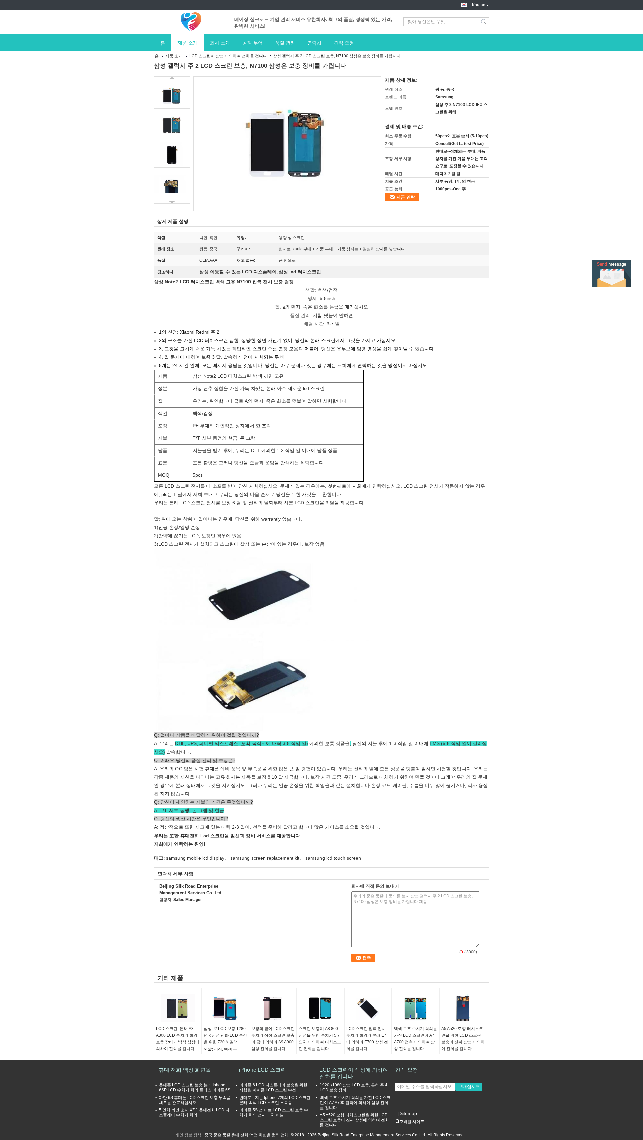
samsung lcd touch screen (333, 858)
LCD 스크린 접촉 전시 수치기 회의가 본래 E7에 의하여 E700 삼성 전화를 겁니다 (367, 1038)
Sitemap (408, 1113)
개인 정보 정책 (188, 1135)
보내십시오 (469, 1086)
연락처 (314, 43)
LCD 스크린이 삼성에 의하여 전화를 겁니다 (228, 56)
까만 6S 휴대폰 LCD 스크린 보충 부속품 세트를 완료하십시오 (195, 1100)
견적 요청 (344, 43)
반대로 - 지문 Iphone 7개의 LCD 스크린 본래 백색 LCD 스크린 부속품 (274, 1100)
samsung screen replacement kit (264, 858)
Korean (478, 5)
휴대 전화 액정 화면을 (185, 1070)
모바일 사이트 (411, 1121)
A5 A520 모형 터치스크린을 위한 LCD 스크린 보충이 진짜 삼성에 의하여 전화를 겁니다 (463, 1038)
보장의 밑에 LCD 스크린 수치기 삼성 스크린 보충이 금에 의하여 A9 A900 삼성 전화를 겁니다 (273, 1038)
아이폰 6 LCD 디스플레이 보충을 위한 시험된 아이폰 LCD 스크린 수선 (273, 1087)
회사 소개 (220, 43)
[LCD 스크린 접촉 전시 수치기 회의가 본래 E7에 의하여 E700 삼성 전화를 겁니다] (368, 1008)
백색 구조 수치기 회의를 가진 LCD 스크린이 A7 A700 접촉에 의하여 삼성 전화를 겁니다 (415, 1038)
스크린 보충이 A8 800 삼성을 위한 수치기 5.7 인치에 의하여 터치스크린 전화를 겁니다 (320, 1038)
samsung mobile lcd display (195, 858)
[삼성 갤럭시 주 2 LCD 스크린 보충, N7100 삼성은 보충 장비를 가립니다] (287, 143)
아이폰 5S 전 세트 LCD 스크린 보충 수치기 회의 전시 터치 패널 (273, 1112)
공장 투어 (252, 43)
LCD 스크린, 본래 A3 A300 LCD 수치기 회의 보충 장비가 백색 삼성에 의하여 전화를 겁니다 (177, 1038)
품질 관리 (285, 43)
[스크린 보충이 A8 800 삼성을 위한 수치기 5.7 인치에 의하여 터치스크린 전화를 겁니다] (320, 1008)
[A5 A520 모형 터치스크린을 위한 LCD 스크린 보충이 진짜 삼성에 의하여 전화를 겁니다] (463, 1008)
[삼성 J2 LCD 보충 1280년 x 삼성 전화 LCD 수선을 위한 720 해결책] (225, 1008)
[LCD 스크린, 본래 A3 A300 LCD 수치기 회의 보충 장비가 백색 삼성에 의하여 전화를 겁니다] (177, 1008)
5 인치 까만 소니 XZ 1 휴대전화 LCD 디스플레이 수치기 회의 (194, 1112)
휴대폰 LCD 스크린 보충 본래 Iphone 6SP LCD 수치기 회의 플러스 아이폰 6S (194, 1087)
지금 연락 (405, 197)
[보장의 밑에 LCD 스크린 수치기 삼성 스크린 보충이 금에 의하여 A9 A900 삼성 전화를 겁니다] (272, 1008)
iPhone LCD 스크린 (262, 1070)
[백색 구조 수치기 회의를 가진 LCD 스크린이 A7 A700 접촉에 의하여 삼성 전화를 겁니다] (415, 1008)
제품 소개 (187, 43)
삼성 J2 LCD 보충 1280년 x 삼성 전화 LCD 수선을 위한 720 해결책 (225, 1035)
